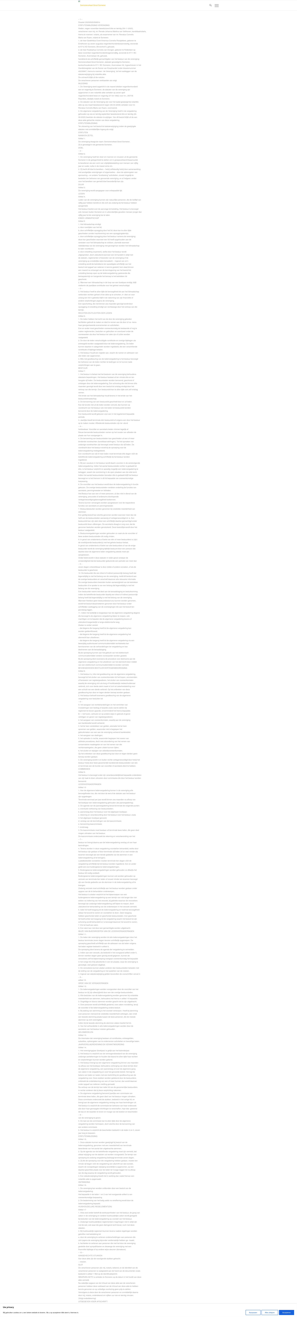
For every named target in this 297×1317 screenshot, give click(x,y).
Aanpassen (253, 1312)
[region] (148, 1310)
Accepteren (286, 1312)
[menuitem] (210, 5)
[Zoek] (210, 5)
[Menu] (216, 5)
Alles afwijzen (270, 1312)
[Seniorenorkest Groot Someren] (92, 5)
